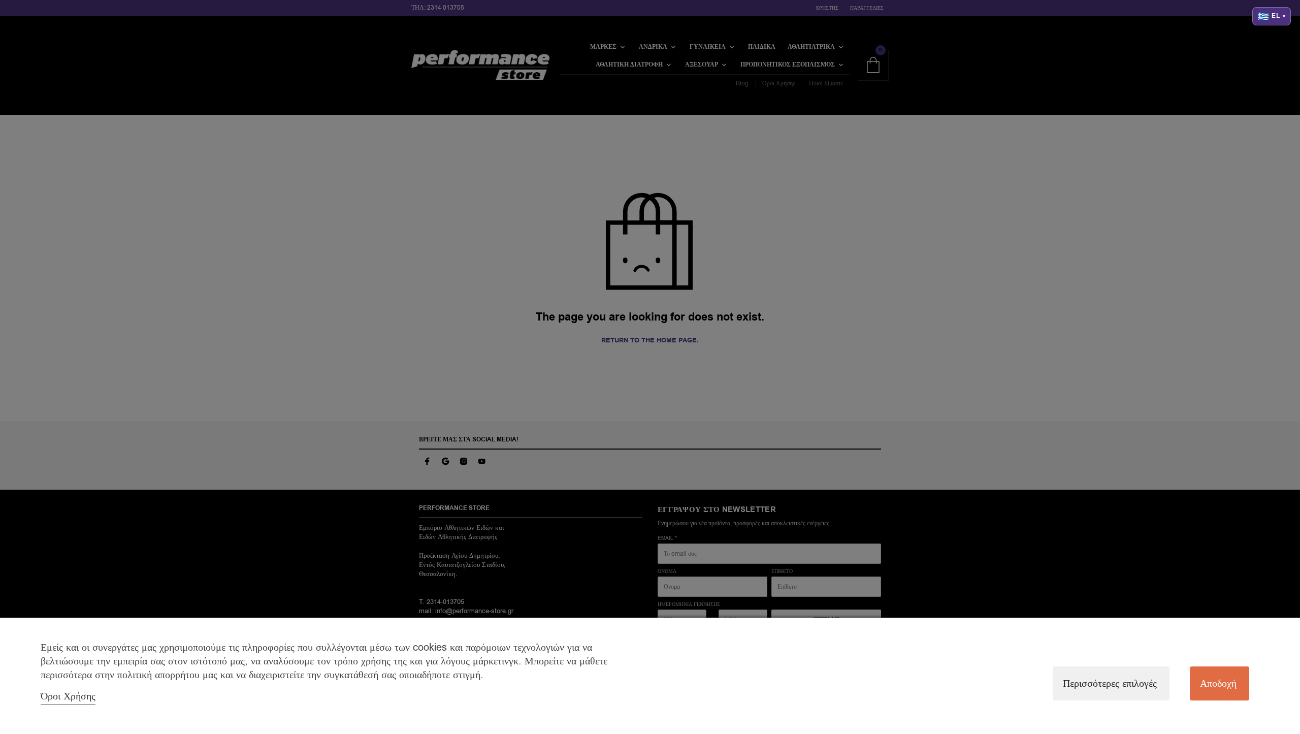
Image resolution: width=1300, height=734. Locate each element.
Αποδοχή (1218, 683)
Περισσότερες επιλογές (1110, 683)
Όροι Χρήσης (68, 696)
